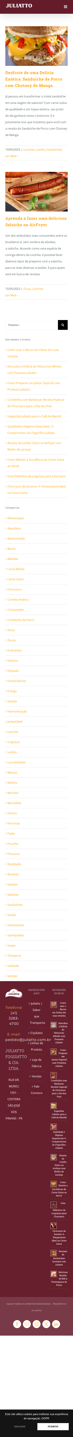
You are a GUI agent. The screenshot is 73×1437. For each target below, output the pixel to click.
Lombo (40, 150)
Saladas (12, 884)
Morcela (12, 793)
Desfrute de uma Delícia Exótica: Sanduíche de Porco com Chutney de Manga (33, 79)
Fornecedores (16, 681)
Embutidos (14, 650)
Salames (13, 895)
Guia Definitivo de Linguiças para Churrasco (36, 476)
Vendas (12, 976)
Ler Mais (10, 156)
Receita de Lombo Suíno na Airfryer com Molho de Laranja (60, 1165)
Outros (12, 813)
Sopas (11, 945)
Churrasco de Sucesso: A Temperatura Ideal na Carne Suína (59, 1237)
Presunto (13, 854)
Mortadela (14, 803)
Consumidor (15, 610)
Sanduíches (54, 150)
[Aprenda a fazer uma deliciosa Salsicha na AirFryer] (36, 192)
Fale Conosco (37, 1089)
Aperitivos (14, 528)
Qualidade (14, 864)
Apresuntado (16, 538)
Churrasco (14, 589)
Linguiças (13, 742)
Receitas (13, 874)
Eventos (12, 661)
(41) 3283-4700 (14, 1018)
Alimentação (15, 518)
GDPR (45, 1418)
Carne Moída (15, 569)
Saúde (11, 915)
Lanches (29, 150)
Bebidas (12, 559)
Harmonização (17, 711)
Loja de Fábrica (36, 1063)
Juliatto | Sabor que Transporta (36, 1013)
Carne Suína (15, 579)
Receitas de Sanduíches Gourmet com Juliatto (59, 1258)
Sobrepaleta (15, 935)
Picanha (12, 844)
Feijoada (13, 671)
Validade (13, 966)
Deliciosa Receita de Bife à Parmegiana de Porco (59, 1278)
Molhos (12, 783)
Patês (11, 833)
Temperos (14, 956)
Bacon (11, 549)
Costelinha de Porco (20, 620)
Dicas (27, 289)
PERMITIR (53, 1426)
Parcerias (13, 823)
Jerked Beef (14, 722)
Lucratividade (16, 762)
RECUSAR (19, 1426)
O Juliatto (36, 1033)
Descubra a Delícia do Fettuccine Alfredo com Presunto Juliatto (60, 1033)
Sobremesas (15, 925)
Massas (12, 772)
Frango (12, 691)
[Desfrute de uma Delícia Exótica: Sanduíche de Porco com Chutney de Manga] (36, 46)
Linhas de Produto (36, 1046)
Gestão (12, 701)
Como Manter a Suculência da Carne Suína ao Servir (59, 1189)
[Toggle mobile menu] (66, 7)
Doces (11, 640)
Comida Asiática (18, 600)
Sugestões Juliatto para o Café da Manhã (34, 416)
